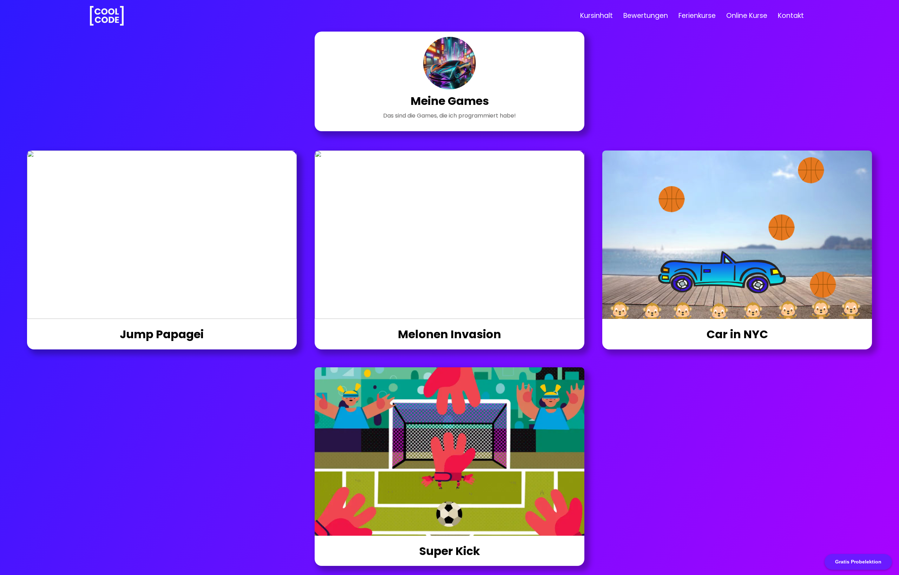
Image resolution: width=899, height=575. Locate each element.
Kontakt (791, 15)
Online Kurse (746, 15)
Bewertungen (645, 15)
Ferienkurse (697, 15)
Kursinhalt (596, 15)
